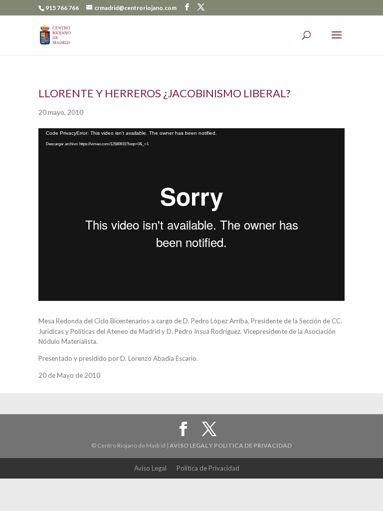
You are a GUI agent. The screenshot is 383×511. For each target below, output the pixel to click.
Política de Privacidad (208, 468)
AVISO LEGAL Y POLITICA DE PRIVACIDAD (231, 445)
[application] (191, 214)
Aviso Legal (150, 468)
